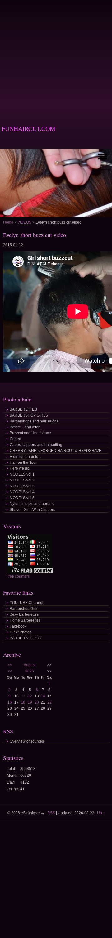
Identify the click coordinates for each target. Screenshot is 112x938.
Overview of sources (27, 741)
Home (8, 222)
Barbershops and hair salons (34, 421)
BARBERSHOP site (26, 638)
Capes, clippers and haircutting (36, 445)
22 (49, 702)
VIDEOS (24, 222)
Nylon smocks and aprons (32, 504)
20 (37, 702)
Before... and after (25, 427)
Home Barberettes (25, 620)
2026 (29, 671)
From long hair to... (25, 456)
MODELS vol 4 (22, 492)
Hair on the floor (23, 462)
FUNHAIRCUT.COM (28, 128)
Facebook (18, 626)
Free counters (18, 576)
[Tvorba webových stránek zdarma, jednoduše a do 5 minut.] (43, 813)
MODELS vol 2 (22, 480)
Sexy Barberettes (24, 614)
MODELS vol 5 (22, 498)
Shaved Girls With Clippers (32, 509)
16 (9, 702)
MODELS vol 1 (22, 474)
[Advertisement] (56, 56)
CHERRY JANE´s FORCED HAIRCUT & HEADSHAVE (55, 451)
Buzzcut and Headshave (30, 433)
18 (23, 702)
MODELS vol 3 (22, 486)
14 (43, 696)
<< (9, 665)
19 (30, 702)
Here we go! (20, 468)
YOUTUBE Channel (26, 603)
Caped (15, 439)
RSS (51, 813)
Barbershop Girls (24, 608)
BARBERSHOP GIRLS (29, 415)
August (29, 665)
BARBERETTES (23, 409)
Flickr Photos (20, 632)
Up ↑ (101, 813)
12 (30, 696)
